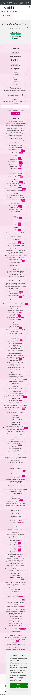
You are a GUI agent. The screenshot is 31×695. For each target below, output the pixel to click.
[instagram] (13, 60)
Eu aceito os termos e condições (15, 110)
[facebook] (15, 60)
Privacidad (15, 64)
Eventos (15, 81)
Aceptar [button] (19, 684)
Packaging (15, 77)
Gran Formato (15, 74)
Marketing (15, 72)
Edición (15, 71)
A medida (15, 84)
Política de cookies (15, 62)
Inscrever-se (15, 113)
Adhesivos (15, 76)
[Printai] (7, 8)
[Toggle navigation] (2, 7)
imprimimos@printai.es (15, 51)
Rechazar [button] (18, 687)
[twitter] (17, 60)
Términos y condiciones (15, 65)
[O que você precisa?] (25, 7)
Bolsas (15, 79)
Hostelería (15, 82)
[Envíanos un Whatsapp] (11, 60)
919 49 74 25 (15, 53)
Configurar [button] (18, 690)
